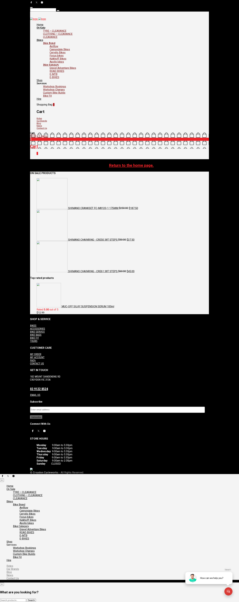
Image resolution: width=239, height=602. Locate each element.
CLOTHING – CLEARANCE (58, 33)
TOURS (33, 341)
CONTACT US (37, 363)
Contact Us (42, 128)
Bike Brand (49, 43)
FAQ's (33, 360)
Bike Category (51, 64)
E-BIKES (54, 77)
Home (40, 24)
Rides (39, 118)
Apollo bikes (57, 61)
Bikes (40, 40)
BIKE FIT (34, 338)
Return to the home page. (131, 165)
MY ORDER (35, 354)
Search (31, 600)
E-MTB (53, 74)
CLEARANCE (50, 37)
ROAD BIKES (57, 71)
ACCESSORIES (37, 328)
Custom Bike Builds (54, 92)
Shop (39, 80)
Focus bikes (57, 55)
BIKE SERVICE (37, 331)
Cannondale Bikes (60, 49)
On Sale (41, 27)
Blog (39, 123)
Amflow (54, 46)
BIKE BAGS (35, 334)
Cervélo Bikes (58, 52)
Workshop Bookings (54, 86)
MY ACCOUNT (37, 357)
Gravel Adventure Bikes (63, 68)
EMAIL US (35, 395)
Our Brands (42, 121)
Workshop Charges (54, 89)
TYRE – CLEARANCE (54, 30)
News (39, 126)
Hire (39, 98)
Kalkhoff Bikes (58, 58)
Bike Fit (47, 95)
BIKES (33, 325)
